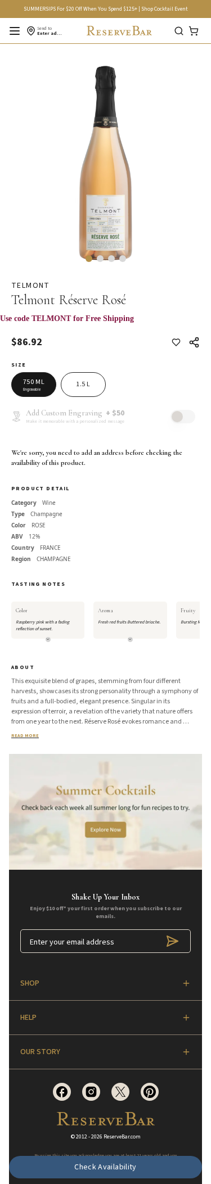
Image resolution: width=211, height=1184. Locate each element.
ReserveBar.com (122, 1137)
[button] (89, 258)
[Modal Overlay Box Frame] (105, 324)
